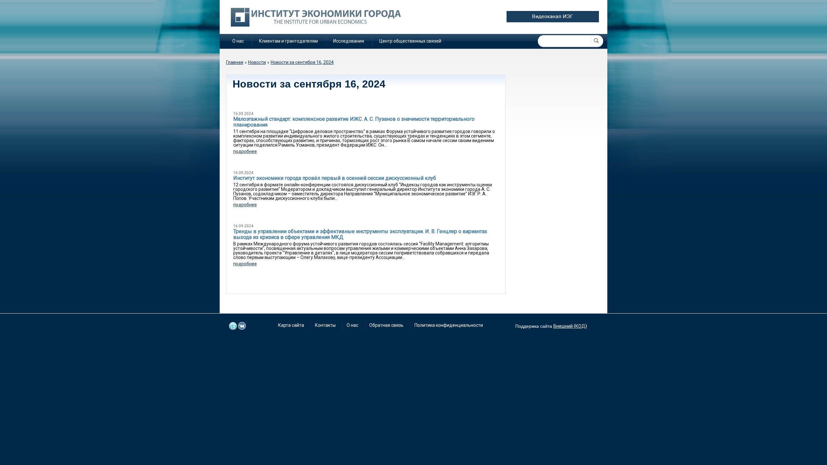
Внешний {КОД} (570, 326)
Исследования (348, 41)
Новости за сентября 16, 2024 (302, 62)
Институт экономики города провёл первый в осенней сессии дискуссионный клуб (334, 178)
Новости (257, 62)
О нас (238, 41)
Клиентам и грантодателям (288, 41)
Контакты (325, 325)
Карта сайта (291, 325)
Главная (234, 62)
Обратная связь (386, 325)
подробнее (245, 151)
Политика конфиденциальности (448, 325)
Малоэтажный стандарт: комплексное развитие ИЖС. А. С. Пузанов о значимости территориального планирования (354, 122)
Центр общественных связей (410, 41)
